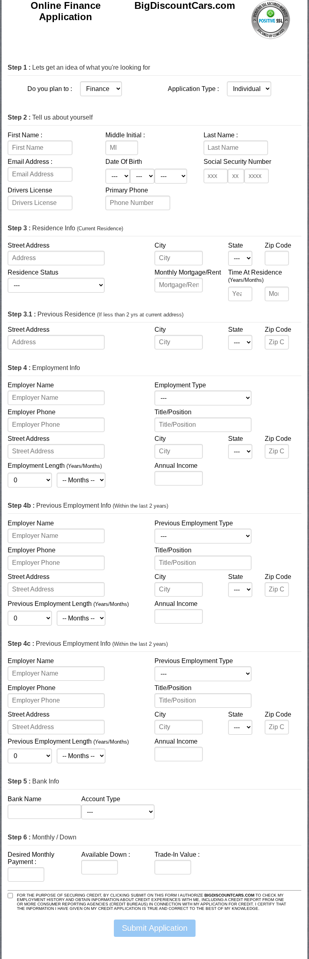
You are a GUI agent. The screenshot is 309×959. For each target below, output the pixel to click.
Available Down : (105, 854)
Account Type (100, 799)
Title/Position (173, 412)
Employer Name (31, 385)
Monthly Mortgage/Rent (187, 272)
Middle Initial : (125, 135)
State (235, 245)
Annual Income (176, 465)
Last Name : (221, 135)
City (160, 245)
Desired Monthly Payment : (31, 858)
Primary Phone (126, 190)
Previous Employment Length (68, 603)
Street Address (28, 245)
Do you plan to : (49, 88)
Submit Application (154, 928)
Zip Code (278, 245)
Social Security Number (237, 161)
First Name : (25, 135)
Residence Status (33, 272)
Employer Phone (32, 412)
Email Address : (30, 161)
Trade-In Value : (177, 854)
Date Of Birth (123, 161)
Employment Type (180, 385)
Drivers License (30, 190)
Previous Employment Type (193, 523)
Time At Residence (255, 276)
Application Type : (193, 88)
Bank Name (24, 799)
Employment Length (55, 465)
